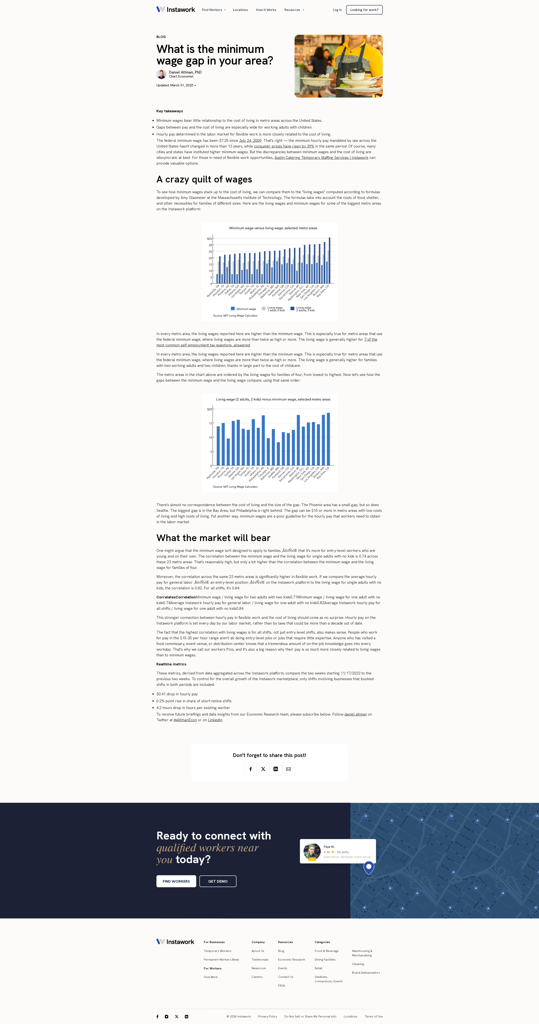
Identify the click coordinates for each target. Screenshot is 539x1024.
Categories (322, 942)
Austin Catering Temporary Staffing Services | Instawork (321, 157)
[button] (214, 9)
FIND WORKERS (176, 881)
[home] (175, 9)
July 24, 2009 (250, 140)
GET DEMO (218, 881)
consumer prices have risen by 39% (284, 146)
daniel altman (355, 714)
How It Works (266, 10)
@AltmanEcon (185, 719)
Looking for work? (364, 10)
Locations (240, 10)
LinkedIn (215, 719)
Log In (337, 10)
